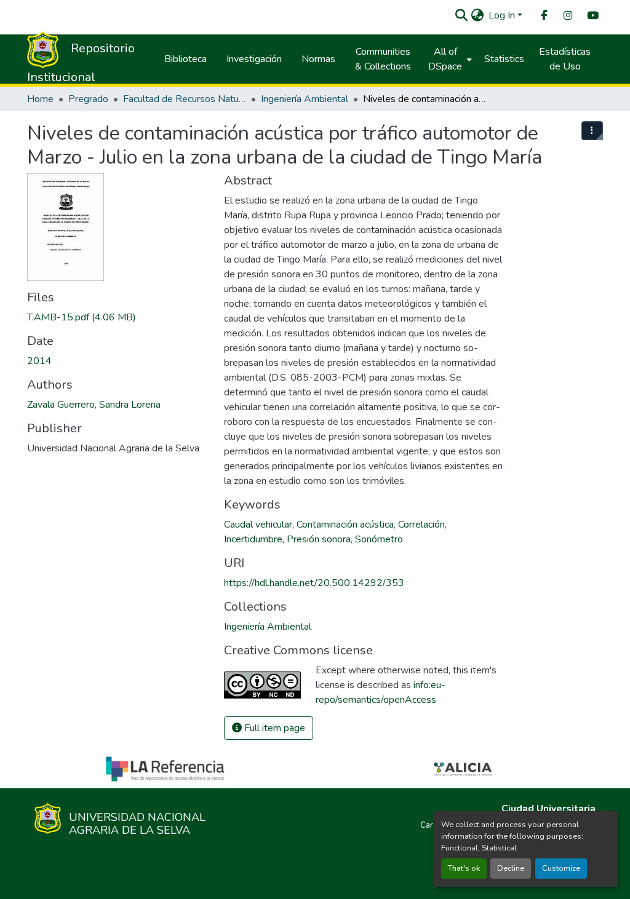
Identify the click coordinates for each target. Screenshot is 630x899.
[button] (461, 15)
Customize (561, 868)
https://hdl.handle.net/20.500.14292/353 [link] (314, 583)
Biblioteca (185, 59)
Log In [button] (502, 15)
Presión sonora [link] (319, 539)
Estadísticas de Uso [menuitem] (565, 59)
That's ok (464, 868)
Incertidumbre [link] (253, 539)
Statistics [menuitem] (504, 59)
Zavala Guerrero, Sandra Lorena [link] (94, 404)
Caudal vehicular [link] (258, 524)
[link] (118, 317)
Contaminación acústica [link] (345, 524)
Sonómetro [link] (379, 539)
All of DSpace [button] (445, 59)
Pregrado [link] (88, 99)
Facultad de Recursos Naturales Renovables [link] (184, 99)
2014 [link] (39, 361)
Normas (318, 59)
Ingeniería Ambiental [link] (304, 99)
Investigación (254, 59)
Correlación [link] (421, 524)
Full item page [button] (273, 728)
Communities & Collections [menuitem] (383, 59)
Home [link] (40, 99)
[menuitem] (543, 15)
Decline (510, 868)
